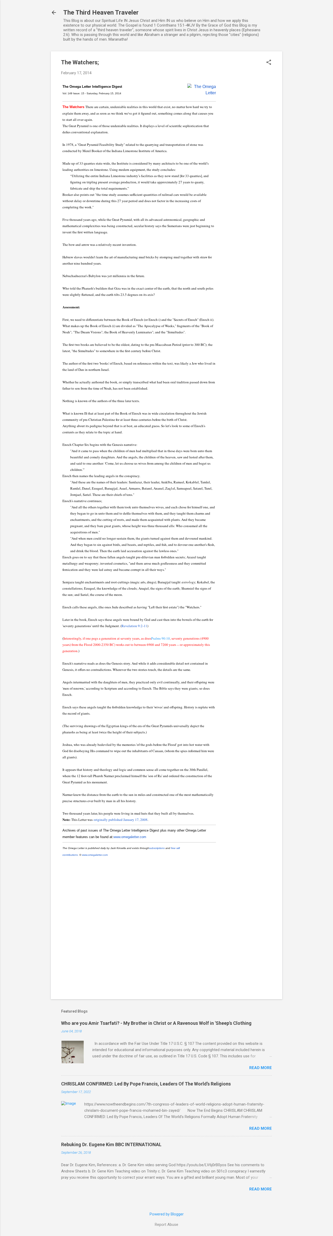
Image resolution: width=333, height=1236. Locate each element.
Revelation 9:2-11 (134, 625)
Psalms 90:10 (160, 638)
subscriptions (157, 848)
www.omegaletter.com (129, 837)
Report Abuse (166, 1224)
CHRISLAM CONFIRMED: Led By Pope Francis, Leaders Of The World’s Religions (146, 1084)
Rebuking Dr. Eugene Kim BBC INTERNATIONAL (111, 1144)
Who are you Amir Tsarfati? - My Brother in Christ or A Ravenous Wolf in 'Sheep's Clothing (156, 1023)
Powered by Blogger (167, 1214)
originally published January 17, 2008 (121, 819)
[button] (269, 62)
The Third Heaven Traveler (101, 12)
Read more (260, 1067)
